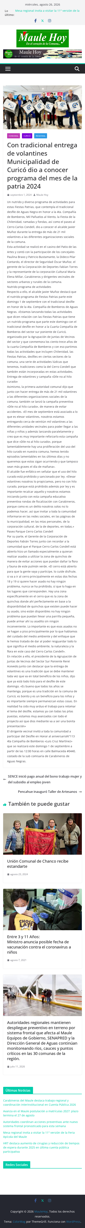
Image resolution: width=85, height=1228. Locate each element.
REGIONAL (40, 135)
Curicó (27, 135)
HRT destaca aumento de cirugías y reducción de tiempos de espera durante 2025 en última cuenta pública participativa (41, 1147)
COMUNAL (13, 135)
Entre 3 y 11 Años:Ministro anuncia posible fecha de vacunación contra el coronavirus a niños (39, 944)
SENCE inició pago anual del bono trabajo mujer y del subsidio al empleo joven (45, 779)
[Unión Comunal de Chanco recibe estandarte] (42, 816)
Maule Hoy (42, 194)
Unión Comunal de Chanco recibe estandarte (37, 863)
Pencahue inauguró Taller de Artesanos (47, 791)
